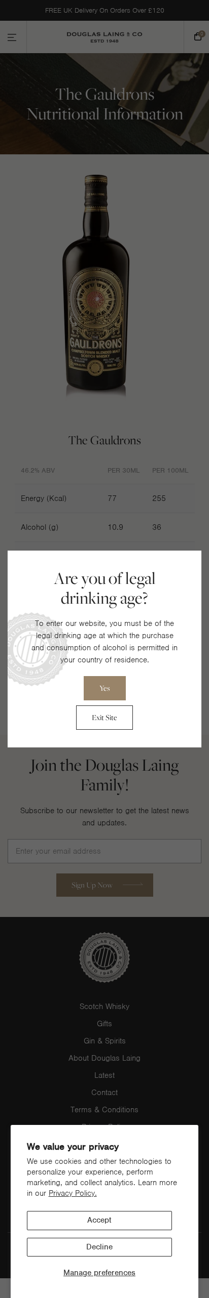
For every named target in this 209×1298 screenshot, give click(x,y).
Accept (99, 1220)
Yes (104, 688)
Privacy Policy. (73, 1193)
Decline (99, 1247)
